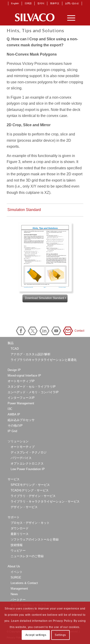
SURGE (16, 577)
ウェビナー (18, 550)
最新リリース (20, 534)
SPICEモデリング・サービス (30, 485)
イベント (17, 572)
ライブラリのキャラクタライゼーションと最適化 (44, 359)
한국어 (40, 3)
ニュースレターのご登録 (27, 556)
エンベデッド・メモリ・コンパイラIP (33, 392)
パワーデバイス (21, 458)
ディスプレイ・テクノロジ (29, 452)
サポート (14, 517)
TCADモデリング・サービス (30, 490)
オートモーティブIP (21, 381)
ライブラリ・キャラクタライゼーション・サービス (45, 501)
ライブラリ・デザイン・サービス (33, 496)
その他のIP (15, 425)
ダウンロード (20, 528)
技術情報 (17, 545)
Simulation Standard (24, 210)
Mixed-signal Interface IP (24, 375)
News (14, 594)
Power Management (21, 403)
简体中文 (54, 3)
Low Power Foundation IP (28, 469)
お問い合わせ (72, 3)
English (15, 3)
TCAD (15, 348)
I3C (10, 409)
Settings (60, 635)
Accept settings (35, 635)
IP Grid (12, 431)
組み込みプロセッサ (21, 420)
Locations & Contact (24, 583)
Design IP (14, 370)
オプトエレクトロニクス (27, 463)
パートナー (18, 599)
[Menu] (69, 17)
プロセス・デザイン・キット (30, 523)
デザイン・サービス (24, 507)
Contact (69, 331)
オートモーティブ (23, 447)
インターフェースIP (21, 397)
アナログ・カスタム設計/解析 (31, 354)
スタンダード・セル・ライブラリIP (32, 386)
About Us (14, 566)
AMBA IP (14, 414)
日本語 (28, 3)
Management (19, 588)
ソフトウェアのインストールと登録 (35, 539)
